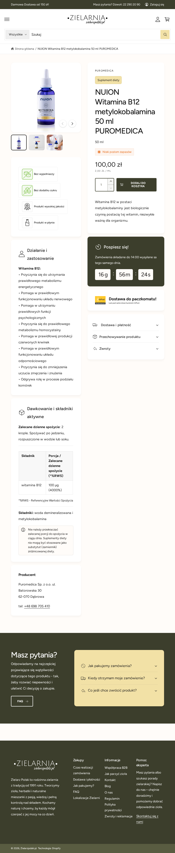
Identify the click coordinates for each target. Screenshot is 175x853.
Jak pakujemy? (83, 785)
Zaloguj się (157, 4)
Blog (108, 786)
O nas (109, 792)
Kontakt (110, 780)
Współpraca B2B (116, 767)
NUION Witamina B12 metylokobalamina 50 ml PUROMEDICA (78, 48)
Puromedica (104, 70)
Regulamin (112, 798)
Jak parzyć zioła (116, 774)
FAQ (20, 701)
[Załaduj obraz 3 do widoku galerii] (54, 142)
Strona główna (24, 48)
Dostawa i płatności (86, 779)
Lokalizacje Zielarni (86, 798)
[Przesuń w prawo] (72, 123)
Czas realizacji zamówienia (83, 770)
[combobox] (100, 34)
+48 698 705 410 (37, 606)
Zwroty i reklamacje (118, 816)
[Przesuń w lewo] (63, 123)
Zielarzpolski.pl (28, 848)
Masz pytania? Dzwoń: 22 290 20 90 (116, 4)
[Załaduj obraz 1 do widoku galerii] (19, 142)
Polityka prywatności (113, 807)
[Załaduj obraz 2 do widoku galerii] (36, 142)
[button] (7, 19)
